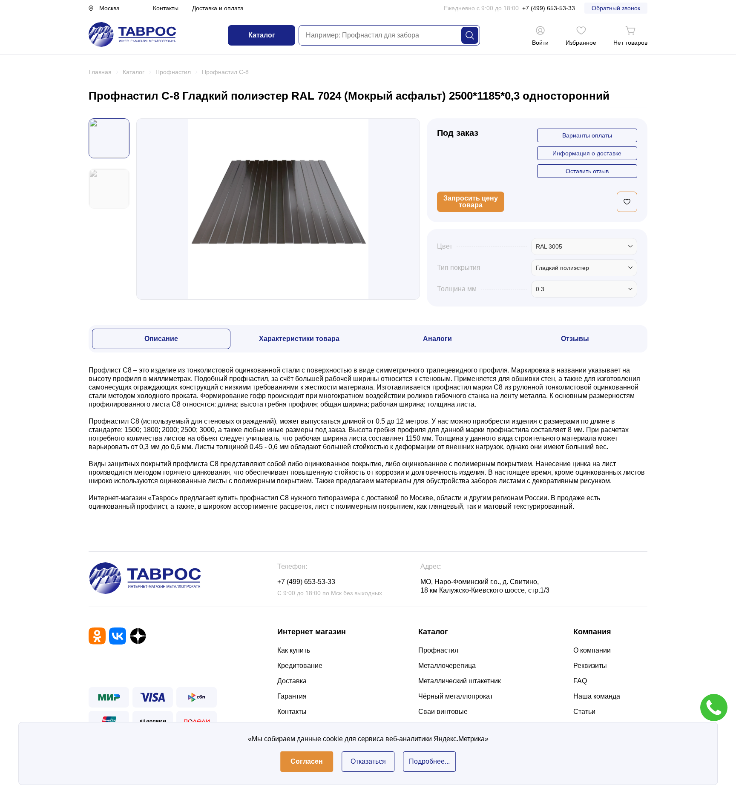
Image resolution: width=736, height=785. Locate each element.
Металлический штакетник (459, 681)
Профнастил (438, 650)
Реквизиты (590, 665)
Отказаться (368, 761)
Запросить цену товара (470, 202)
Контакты (165, 8)
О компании (592, 650)
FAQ (580, 681)
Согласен (306, 761)
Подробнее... (429, 761)
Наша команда (596, 696)
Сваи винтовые (443, 711)
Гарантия (292, 696)
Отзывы (575, 338)
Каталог (261, 35)
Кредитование (299, 665)
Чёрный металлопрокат (455, 696)
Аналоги (437, 338)
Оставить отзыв (587, 171)
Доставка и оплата (218, 8)
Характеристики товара (299, 338)
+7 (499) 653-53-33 (548, 8)
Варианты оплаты (587, 135)
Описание (161, 338)
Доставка (292, 681)
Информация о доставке (586, 153)
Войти (540, 42)
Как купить (293, 650)
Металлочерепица (447, 665)
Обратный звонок (616, 8)
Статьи (584, 711)
